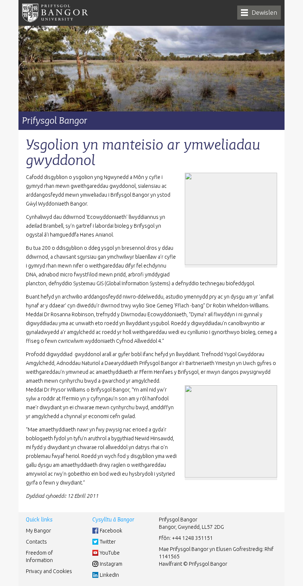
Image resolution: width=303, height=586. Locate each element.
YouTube (110, 553)
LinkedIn (109, 575)
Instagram (111, 564)
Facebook (111, 531)
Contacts (36, 542)
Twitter (108, 542)
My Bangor (38, 531)
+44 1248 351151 (192, 538)
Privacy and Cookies (49, 571)
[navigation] (259, 13)
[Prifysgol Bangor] (55, 13)
